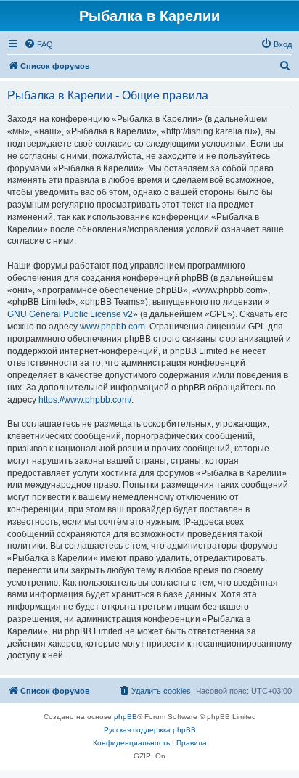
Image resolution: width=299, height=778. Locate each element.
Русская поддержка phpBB (150, 730)
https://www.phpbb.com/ (84, 400)
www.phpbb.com (112, 327)
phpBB (125, 717)
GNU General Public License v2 (70, 314)
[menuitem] (38, 44)
